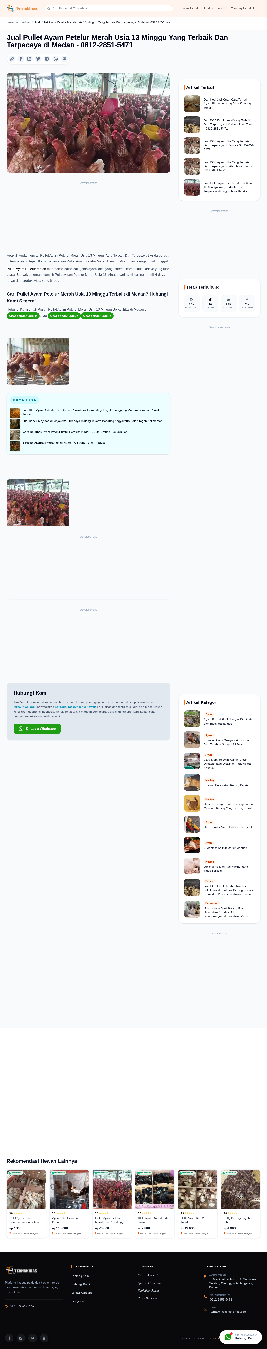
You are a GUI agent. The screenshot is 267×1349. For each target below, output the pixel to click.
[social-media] (9, 1338)
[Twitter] (38, 59)
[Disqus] (133, 1085)
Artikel (222, 8)
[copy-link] (12, 59)
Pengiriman (78, 1301)
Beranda (12, 22)
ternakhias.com (24, 706)
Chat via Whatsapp (41, 728)
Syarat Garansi (147, 1275)
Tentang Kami (80, 1276)
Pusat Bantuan (147, 1298)
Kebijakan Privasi (149, 1290)
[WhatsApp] (55, 59)
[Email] (64, 59)
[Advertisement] (88, 215)
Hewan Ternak (189, 8)
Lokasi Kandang (82, 1292)
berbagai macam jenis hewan (75, 706)
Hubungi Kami (80, 1284)
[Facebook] (20, 59)
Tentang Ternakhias (244, 8)
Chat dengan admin (23, 315)
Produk (208, 8)
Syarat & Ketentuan (150, 1283)
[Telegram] (47, 59)
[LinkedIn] (29, 59)
